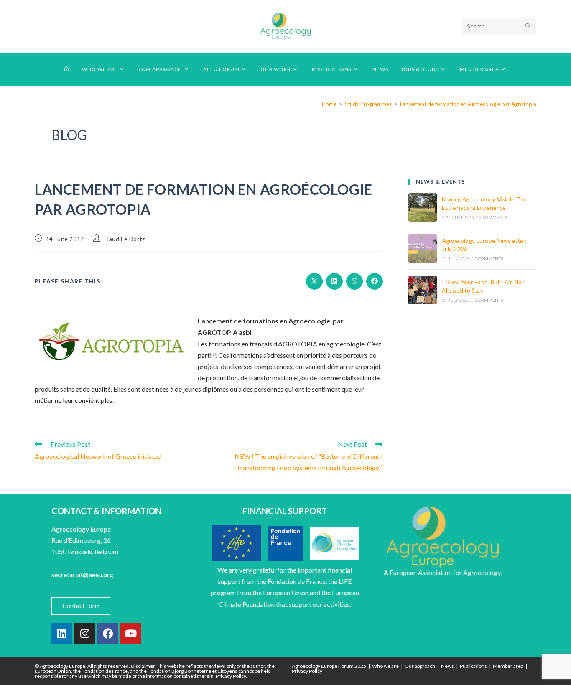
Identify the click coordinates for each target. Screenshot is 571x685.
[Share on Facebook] (374, 281)
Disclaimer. (143, 666)
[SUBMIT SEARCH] (528, 26)
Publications (473, 666)
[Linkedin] (61, 633)
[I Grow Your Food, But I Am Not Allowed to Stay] (422, 290)
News (447, 666)
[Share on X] (314, 281)
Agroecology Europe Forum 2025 (329, 666)
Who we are (385, 666)
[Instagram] (84, 633)
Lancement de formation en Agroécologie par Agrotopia (468, 104)
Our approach (420, 666)
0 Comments (493, 217)
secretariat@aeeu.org (82, 574)
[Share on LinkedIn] (334, 281)
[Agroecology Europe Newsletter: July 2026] (422, 248)
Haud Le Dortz (125, 238)
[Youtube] (130, 633)
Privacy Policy (307, 671)
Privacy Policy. (231, 676)
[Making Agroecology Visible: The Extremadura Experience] (422, 207)
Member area (508, 666)
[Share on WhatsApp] (354, 281)
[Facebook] (107, 633)
